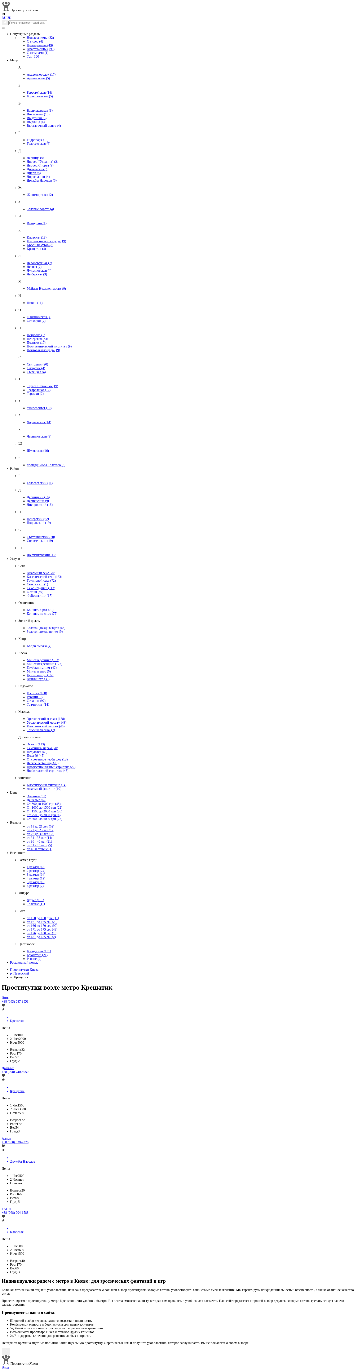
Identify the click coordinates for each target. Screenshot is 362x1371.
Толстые (36, 904)
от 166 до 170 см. (42, 925)
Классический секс (44, 576)
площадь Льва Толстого (46, 465)
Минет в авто (39, 671)
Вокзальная (38, 114)
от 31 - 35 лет (39, 837)
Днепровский (40, 504)
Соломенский (40, 540)
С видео (35, 41)
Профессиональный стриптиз (51, 767)
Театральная (38, 390)
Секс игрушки (41, 588)
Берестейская (39, 92)
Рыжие (34, 958)
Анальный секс (41, 573)
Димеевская (37, 169)
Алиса (6, 1138)
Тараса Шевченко (42, 386)
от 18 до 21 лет (40, 826)
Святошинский (41, 537)
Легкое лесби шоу (42, 763)
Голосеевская (38, 143)
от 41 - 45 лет (39, 845)
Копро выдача (39, 646)
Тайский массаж (41, 730)
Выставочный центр (44, 125)
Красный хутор (40, 245)
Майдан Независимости (46, 288)
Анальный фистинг (44, 788)
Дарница (35, 158)
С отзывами (37, 52)
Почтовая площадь (43, 350)
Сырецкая (36, 372)
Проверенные (40, 45)
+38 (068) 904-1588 (15, 1212)
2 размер (36, 871)
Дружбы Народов (42, 180)
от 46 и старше (39, 849)
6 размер (35, 886)
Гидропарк (37, 140)
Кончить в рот (40, 610)
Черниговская (39, 436)
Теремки (35, 393)
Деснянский (38, 501)
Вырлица (36, 122)
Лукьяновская (39, 270)
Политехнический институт (49, 346)
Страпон (36, 700)
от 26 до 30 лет (40, 834)
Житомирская (40, 194)
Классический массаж (46, 726)
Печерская (37, 339)
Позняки (36, 342)
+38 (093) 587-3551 (15, 1001)
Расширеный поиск (24, 962)
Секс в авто (37, 584)
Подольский (39, 522)
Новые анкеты (40, 37)
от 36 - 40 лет (39, 841)
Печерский (38, 519)
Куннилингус (40, 675)
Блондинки (39, 951)
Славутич (36, 368)
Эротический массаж (46, 718)
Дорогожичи (38, 176)
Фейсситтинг (39, 595)
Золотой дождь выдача (46, 628)
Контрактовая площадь (46, 241)
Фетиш (35, 592)
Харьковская (39, 422)
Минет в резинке (43, 660)
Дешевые (36, 800)
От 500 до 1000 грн (44, 804)
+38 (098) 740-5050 (15, 1072)
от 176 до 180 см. (42, 933)
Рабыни (35, 697)
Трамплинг (38, 704)
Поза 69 (35, 755)
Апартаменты (40, 49)
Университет (39, 408)
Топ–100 (33, 56)
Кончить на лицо (42, 613)
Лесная (34, 267)
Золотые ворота (40, 209)
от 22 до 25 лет (40, 830)
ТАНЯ (6, 1209)
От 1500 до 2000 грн (44, 811)
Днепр (34, 173)
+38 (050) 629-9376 (15, 1142)
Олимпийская (39, 317)
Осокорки (36, 321)
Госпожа (37, 693)
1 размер (36, 867)
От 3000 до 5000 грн (44, 819)
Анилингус (38, 679)
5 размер (36, 882)
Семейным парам (42, 748)
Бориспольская (40, 96)
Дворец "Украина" (42, 161)
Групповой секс (41, 580)
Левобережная (39, 263)
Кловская (37, 237)
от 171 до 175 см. (42, 929)
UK (9, 17)
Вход (5, 1367)
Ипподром (37, 223)
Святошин (37, 364)
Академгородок (41, 74)
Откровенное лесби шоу (47, 759)
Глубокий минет (42, 667)
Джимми (8, 1068)
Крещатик (36, 248)
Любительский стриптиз (47, 770)
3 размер (36, 874)
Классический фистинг (46, 785)
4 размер (36, 878)
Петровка (36, 335)
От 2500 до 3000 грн (44, 815)
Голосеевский (40, 483)
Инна (5, 997)
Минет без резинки (44, 664)
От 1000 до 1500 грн (44, 807)
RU (4, 17)
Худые (35, 900)
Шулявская (38, 450)
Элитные (36, 796)
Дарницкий (38, 497)
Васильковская (40, 110)
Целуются (37, 752)
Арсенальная (38, 78)
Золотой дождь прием (45, 631)
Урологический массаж (46, 722)
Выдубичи (37, 118)
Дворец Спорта (40, 165)
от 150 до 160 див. (43, 918)
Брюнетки (37, 955)
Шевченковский (41, 555)
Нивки (35, 303)
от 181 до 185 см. (41, 937)
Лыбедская (37, 274)
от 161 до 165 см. (42, 922)
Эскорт (36, 744)
